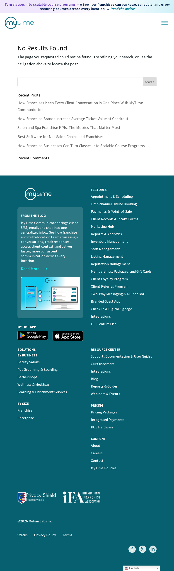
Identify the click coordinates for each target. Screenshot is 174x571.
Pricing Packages (104, 412)
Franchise (24, 410)
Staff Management (105, 249)
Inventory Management (109, 241)
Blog (94, 378)
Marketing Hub (102, 226)
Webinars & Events (105, 393)
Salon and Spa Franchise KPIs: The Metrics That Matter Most (68, 127)
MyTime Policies (103, 468)
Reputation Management (110, 264)
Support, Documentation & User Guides (121, 356)
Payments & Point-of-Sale (111, 211)
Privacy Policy (45, 535)
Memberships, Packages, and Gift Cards (121, 271)
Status (22, 535)
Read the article (122, 8)
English (133, 568)
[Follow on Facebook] (132, 549)
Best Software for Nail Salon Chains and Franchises (60, 136)
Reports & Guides (104, 386)
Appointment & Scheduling (112, 196)
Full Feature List (103, 323)
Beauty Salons (28, 362)
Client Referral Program (109, 286)
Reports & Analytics (106, 234)
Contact (97, 460)
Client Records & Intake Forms (114, 219)
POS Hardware (102, 427)
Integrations (101, 316)
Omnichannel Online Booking (114, 204)
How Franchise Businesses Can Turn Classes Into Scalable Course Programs (81, 145)
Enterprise (25, 417)
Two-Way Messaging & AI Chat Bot (118, 294)
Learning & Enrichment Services (42, 392)
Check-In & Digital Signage (111, 309)
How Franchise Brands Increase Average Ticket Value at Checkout (72, 118)
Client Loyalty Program (109, 279)
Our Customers (102, 363)
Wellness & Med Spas (33, 384)
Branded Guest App (105, 301)
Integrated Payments (107, 419)
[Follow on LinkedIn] (153, 549)
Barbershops (27, 377)
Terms (67, 535)
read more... (31, 268)
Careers (97, 453)
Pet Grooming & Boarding (37, 369)
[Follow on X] (142, 549)
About (95, 445)
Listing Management (107, 256)
